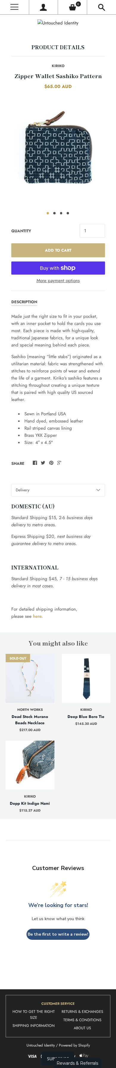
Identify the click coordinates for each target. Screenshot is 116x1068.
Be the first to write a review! (58, 934)
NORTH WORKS (30, 709)
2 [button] (54, 213)
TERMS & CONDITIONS (82, 1020)
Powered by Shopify (74, 1045)
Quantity (21, 231)
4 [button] (68, 213)
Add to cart (58, 250)
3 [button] (61, 213)
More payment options (58, 280)
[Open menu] (14, 7)
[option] (58, 151)
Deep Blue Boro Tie (86, 716)
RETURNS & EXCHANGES (82, 1011)
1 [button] (48, 213)
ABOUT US (82, 1028)
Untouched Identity (40, 1045)
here (37, 616)
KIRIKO (58, 66)
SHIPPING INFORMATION (33, 1025)
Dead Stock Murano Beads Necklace (30, 720)
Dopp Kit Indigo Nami (30, 803)
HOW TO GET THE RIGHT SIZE (33, 1014)
